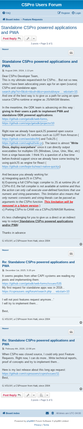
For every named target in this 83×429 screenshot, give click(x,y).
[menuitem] (6, 13)
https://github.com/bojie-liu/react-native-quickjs (31, 166)
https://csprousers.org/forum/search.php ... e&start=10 (35, 291)
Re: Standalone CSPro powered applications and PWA (38, 264)
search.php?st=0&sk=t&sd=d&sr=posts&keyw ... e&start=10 (39, 91)
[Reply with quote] (71, 52)
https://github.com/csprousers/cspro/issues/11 (30, 373)
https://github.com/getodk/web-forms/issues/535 (32, 283)
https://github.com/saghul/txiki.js (22, 143)
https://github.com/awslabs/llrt (20, 138)
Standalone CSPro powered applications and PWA (39, 30)
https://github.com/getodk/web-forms (24, 119)
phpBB (30, 421)
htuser (5, 49)
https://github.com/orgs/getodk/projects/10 (28, 123)
